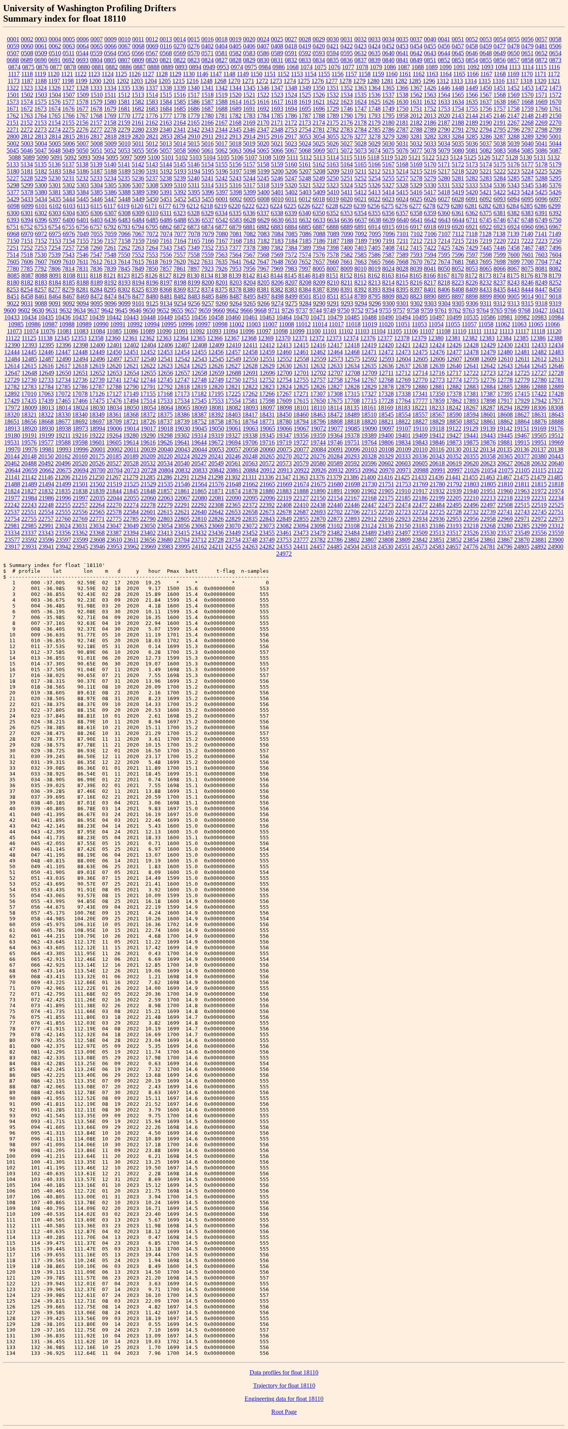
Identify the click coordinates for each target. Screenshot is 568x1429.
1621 (319, 101)
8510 (319, 296)
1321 (554, 81)
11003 (253, 324)
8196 (152, 282)
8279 (68, 289)
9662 (232, 310)
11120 (554, 331)
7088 (319, 234)
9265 (249, 303)
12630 (284, 366)
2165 (193, 122)
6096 (541, 199)
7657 (319, 261)
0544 (82, 53)
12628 (250, 366)
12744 (148, 380)
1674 (54, 108)
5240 (193, 178)
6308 (124, 213)
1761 (555, 108)
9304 (444, 303)
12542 (182, 359)
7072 (152, 234)
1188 (41, 81)
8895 (444, 296)
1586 (193, 101)
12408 (199, 345)
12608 (471, 359)
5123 (442, 157)
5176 (513, 164)
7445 (486, 247)
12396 (63, 345)
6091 (472, 199)
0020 (249, 39)
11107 (427, 331)
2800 (13, 136)
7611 (82, 261)
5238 (166, 178)
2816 (83, 136)
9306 (472, 303)
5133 (13, 164)
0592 (305, 53)
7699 (513, 261)
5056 (152, 150)
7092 (361, 234)
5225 (541, 171)
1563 (430, 95)
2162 (152, 122)
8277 (54, 289)
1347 (277, 88)
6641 (416, 220)
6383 (527, 213)
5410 (333, 192)
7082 (249, 234)
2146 (499, 115)
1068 (292, 67)
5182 (41, 171)
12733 (46, 380)
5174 (486, 164)
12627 (233, 366)
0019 (235, 39)
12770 (420, 380)
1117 (14, 74)
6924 (513, 227)
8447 (541, 289)
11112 (490, 331)
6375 (486, 213)
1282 (401, 81)
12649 (46, 373)
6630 (277, 220)
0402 (207, 46)
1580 (110, 101)
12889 (556, 387)
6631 (291, 220)
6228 (332, 206)
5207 (305, 171)
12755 (301, 380)
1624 (360, 101)
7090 (347, 234)
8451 (13, 296)
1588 (221, 101)
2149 (541, 115)
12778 (505, 380)
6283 (499, 206)
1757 (499, 108)
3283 (444, 136)
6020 (346, 199)
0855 (486, 60)
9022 (13, 303)
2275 (68, 129)
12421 (403, 345)
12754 (284, 380)
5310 (180, 185)
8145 (290, 275)
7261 (110, 247)
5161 (305, 164)
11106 (410, 331)
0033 (374, 39)
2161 (138, 122)
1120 (54, 74)
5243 (235, 178)
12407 (182, 345)
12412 (267, 345)
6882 (263, 227)
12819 (199, 387)
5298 (13, 185)
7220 (499, 241)
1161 (405, 74)
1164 (446, 74)
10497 (437, 317)
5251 (346, 178)
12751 (250, 380)
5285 (513, 178)
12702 (318, 373)
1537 (388, 95)
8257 (40, 289)
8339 (152, 289)
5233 (96, 178)
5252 (360, 178)
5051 (96, 150)
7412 (402, 247)
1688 (221, 108)
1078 (362, 67)
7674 (444, 261)
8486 (222, 296)
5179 (555, 164)
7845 (124, 268)
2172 (291, 122)
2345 (235, 129)
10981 (505, 317)
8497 (263, 296)
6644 (458, 220)
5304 (96, 185)
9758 (413, 310)
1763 (26, 115)
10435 (46, 317)
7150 (13, 241)
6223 (262, 206)
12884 (488, 387)
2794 (486, 129)
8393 (374, 289)
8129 (179, 275)
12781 (556, 380)
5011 (138, 143)
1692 (263, 108)
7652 (305, 261)
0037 (416, 39)
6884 (291, 227)
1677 (82, 108)
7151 (27, 241)
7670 (416, 261)
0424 (374, 46)
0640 (388, 53)
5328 (402, 185)
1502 (27, 95)
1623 (346, 101)
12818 (182, 387)
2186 (430, 122)
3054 (319, 136)
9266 (263, 303)
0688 (13, 60)
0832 (291, 60)
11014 (319, 324)
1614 (235, 101)
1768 (96, 115)
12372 (317, 338)
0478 (513, 46)
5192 (166, 171)
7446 (499, 247)
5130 (526, 157)
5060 (193, 150)
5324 (346, 185)
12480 (505, 352)
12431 (522, 345)
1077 (348, 67)
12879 (403, 387)
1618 (291, 101)
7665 (374, 261)
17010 (29, 393)
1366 (402, 88)
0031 (346, 39)
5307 (138, 185)
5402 (291, 192)
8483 (194, 296)
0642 (416, 53)
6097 (555, 199)
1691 (249, 108)
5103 (195, 157)
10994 (152, 324)
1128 (162, 74)
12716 (437, 373)
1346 (263, 88)
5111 (292, 157)
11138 (45, 338)
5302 (69, 185)
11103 (362, 331)
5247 (291, 178)
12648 (29, 373)
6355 (374, 213)
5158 (263, 164)
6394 (27, 220)
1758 (513, 108)
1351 (333, 88)
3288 (513, 136)
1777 (166, 115)
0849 (416, 60)
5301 (55, 185)
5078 (430, 150)
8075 (527, 268)
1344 (235, 88)
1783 (249, 115)
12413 (284, 345)
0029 (319, 39)
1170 (527, 74)
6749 (541, 220)
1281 (387, 81)
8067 (513, 268)
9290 (319, 303)
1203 (137, 81)
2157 (96, 122)
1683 (152, 108)
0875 (28, 67)
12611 (522, 359)
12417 (335, 345)
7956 (249, 268)
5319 (277, 185)
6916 (402, 227)
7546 (82, 254)
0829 (249, 60)
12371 (300, 338)
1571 (541, 95)
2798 (541, 129)
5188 (110, 171)
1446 (444, 88)
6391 (541, 213)
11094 (230, 331)
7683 (472, 261)
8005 (319, 268)
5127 (498, 157)
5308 (152, 185)
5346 (541, 185)
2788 (416, 129)
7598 (486, 254)
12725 (522, 373)
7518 (26, 254)
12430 (505, 345)
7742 (555, 261)
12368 (249, 338)
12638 (420, 366)
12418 (352, 345)
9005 (513, 296)
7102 (416, 234)
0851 (430, 60)
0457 (458, 46)
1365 (388, 88)
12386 (538, 338)
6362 (472, 213)
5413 (374, 192)
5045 (13, 150)
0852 (444, 60)
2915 (263, 136)
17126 (97, 393)
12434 (556, 345)
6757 (96, 227)
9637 (93, 310)
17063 (46, 393)
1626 (388, 101)
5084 (513, 150)
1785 (277, 115)
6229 (346, 206)
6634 (333, 220)
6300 (13, 213)
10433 (12, 317)
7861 (179, 268)
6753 (40, 227)
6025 (416, 199)
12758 (335, 380)
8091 (55, 275)
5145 (179, 164)
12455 (199, 352)
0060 (27, 46)
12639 (437, 366)
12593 (386, 359)
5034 (444, 143)
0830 (263, 60)
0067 (124, 46)
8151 (332, 275)
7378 (249, 247)
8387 (319, 289)
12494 (80, 359)
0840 (388, 60)
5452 (180, 199)
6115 (96, 206)
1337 (152, 88)
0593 (319, 53)
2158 (110, 122)
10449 (165, 317)
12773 (437, 380)
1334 (110, 88)
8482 (180, 296)
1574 (26, 101)
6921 (472, 227)
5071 (333, 150)
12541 (165, 359)
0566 (138, 53)
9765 (496, 310)
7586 (374, 254)
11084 (97, 331)
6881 (249, 227)
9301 (402, 303)
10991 (118, 324)
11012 (303, 324)
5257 (402, 178)
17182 (199, 393)
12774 (454, 380)
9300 (389, 303)
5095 (112, 157)
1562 (416, 95)
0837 (360, 60)
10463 (267, 317)
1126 (135, 74)
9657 (191, 310)
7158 (124, 241)
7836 (96, 268)
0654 (555, 53)
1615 (249, 101)
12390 (12, 345)
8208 (305, 282)
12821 (233, 387)
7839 (110, 268)
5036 (472, 143)
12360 (113, 338)
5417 (430, 192)
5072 (346, 150)
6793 (124, 227)
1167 (486, 74)
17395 (505, 393)
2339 (152, 129)
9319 (555, 303)
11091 (180, 331)
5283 (486, 178)
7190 (375, 241)
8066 (499, 268)
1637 (486, 101)
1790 (346, 115)
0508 (27, 53)
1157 (351, 74)
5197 (236, 171)
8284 (96, 289)
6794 (138, 227)
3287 (499, 136)
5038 (499, 143)
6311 (166, 213)
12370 (283, 338)
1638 (499, 101)
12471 (369, 352)
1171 (540, 74)
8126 (151, 275)
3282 (430, 136)
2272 (26, 129)
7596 (458, 254)
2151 (13, 122)
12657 (182, 373)
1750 (402, 108)
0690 (40, 60)
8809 (388, 296)
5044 (555, 143)
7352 (207, 247)
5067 (291, 150)
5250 (333, 178)
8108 (69, 275)
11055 (452, 324)
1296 (429, 81)
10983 (539, 317)
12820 (216, 387)
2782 (333, 129)
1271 (248, 81)
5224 (527, 171)
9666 (246, 310)
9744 (316, 310)
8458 (27, 296)
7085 (291, 234)
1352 (346, 88)
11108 (443, 331)
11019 (369, 324)
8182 (27, 282)
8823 (416, 296)
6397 (55, 220)
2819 (124, 136)
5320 (291, 185)
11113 (506, 331)
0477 (499, 46)
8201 (222, 282)
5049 (68, 150)
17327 (369, 393)
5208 (319, 171)
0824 (207, 60)
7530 (40, 254)
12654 (131, 373)
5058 (179, 150)
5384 (83, 192)
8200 (208, 282)
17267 (284, 393)
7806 (54, 268)
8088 (41, 275)
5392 (180, 192)
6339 (291, 213)
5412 (360, 192)
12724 (505, 373)
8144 (276, 275)
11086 (130, 331)
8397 (416, 289)
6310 (152, 213)
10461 (250, 317)
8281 (82, 289)
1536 (374, 95)
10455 (182, 317)
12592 (369, 359)
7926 (221, 268)
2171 (277, 122)
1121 (67, 74)
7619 (166, 261)
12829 (369, 387)
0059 (13, 46)
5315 (221, 185)
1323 (26, 88)
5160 (291, 164)
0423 (360, 46)
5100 (154, 157)
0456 (444, 46)
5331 (444, 185)
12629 (267, 366)
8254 (26, 289)
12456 (216, 352)
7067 (138, 234)
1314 (470, 81)
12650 (63, 373)
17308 (335, 393)
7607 (41, 261)
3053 (305, 136)
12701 (301, 373)
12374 (351, 338)
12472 (386, 352)
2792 (472, 129)
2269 (541, 122)
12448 (80, 352)
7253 (40, 247)
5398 (236, 192)
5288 (541, 178)
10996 (186, 324)
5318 (263, 185)
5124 (456, 157)
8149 (318, 275)
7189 (361, 241)
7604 (555, 254)
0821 (166, 60)
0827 (221, 60)
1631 (416, 101)
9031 (27, 303)
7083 (263, 234)
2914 (249, 136)
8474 (110, 296)
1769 (110, 115)
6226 (304, 206)
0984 (264, 67)
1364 (374, 88)
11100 (313, 331)
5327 (388, 185)
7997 (305, 268)
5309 (166, 185)
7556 (166, 254)
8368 (166, 289)
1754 (458, 108)
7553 (152, 254)
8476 (124, 296)
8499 (291, 296)
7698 (499, 261)
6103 (69, 206)
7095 (375, 234)
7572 (291, 254)
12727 (539, 373)
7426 (458, 247)
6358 (416, 213)
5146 (193, 164)
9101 (138, 303)
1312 (443, 81)
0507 (13, 53)
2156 (82, 122)
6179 (179, 206)
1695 (305, 108)
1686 (193, 108)
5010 (124, 143)
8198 (180, 282)
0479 (527, 46)
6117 (110, 206)
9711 (274, 310)
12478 (471, 352)
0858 (527, 60)
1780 (207, 115)
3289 (527, 136)
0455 (430, 46)
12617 (63, 366)
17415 (522, 393)
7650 (291, 261)
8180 (13, 282)
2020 (444, 115)
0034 (388, 39)
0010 (124, 39)
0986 (278, 67)
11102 (345, 331)
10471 (318, 317)
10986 (33, 324)
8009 (346, 268)
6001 (222, 199)
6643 (444, 220)
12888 (539, 387)
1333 (96, 88)
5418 (444, 192)
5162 (319, 164)
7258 (82, 247)
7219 (486, 241)
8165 (416, 275)
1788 (319, 115)
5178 (541, 164)
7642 (249, 261)
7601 (527, 254)
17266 (267, 393)
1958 (402, 115)
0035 (402, 39)
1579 (96, 101)
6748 (527, 220)
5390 (152, 192)
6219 (220, 206)
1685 (179, 108)
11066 (552, 324)
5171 (444, 164)
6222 (248, 206)
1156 (338, 74)
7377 (235, 247)
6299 (554, 206)
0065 (96, 46)
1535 (360, 95)
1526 (319, 95)
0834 (319, 60)
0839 (374, 60)
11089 (147, 331)
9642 (107, 310)
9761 (441, 310)
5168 (402, 164)
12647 (12, 373)
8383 (291, 289)
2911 (208, 136)
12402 (131, 345)
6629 (263, 220)
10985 (16, 324)
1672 (26, 108)
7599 (499, 254)
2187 (444, 122)
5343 (513, 185)
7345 (179, 247)
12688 (233, 373)
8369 (179, 289)
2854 (180, 136)
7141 (541, 234)
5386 (110, 192)
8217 (430, 282)
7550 (124, 254)
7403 (360, 247)
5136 (54, 164)
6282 (485, 206)
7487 (541, 247)
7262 (124, 247)
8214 (388, 282)
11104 (378, 331)
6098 (13, 206)
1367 (416, 88)
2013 (430, 115)
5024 (305, 143)
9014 (527, 296)
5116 (360, 157)
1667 (513, 101)
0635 (374, 53)
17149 (131, 393)
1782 (235, 115)
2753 (291, 129)
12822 (250, 387)
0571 (207, 53)
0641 (402, 53)
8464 (55, 296)
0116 (166, 46)
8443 (513, 289)
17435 (29, 400)
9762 (455, 310)
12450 (114, 352)
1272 (262, 81)
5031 (402, 143)
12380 (436, 338)
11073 (14, 331)
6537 (208, 220)
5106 (237, 157)
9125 (152, 303)
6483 (124, 220)
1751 (416, 108)
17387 (488, 393)
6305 (83, 213)
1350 (319, 88)
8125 (137, 275)
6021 (360, 199)
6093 (499, 199)
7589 (402, 254)
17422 (539, 393)
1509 (83, 95)
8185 (69, 282)
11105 (394, 331)
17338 (403, 393)
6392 (555, 213)
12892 (12, 393)
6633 (319, 220)
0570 (193, 53)
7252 (26, 247)
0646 (472, 53)
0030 (333, 39)
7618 (152, 261)
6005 (249, 199)
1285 (415, 81)
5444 (69, 199)
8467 (69, 296)
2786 (388, 129)
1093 (487, 67)
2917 (291, 136)
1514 (152, 95)
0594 (333, 53)
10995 (169, 324)
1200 (95, 81)
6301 (27, 213)
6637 (361, 220)
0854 (472, 60)
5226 (555, 171)
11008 (286, 324)
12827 (335, 387)
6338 (277, 213)
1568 (499, 95)
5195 (208, 171)
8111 (82, 275)
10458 (216, 317)
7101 (402, 234)
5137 (68, 164)
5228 (26, 178)
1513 (138, 95)
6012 (305, 199)
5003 (27, 143)
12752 (267, 380)
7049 (83, 234)
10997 (203, 324)
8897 (458, 296)
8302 (124, 289)
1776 (152, 115)
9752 (357, 310)
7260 (96, 247)
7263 (138, 247)
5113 (319, 157)
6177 (165, 206)
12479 (488, 352)
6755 (68, 227)
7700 (527, 261)
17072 (63, 393)
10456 (199, 317)
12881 (437, 387)
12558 (301, 359)
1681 (124, 108)
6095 (527, 199)
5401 (277, 192)
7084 (277, 234)
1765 (54, 115)
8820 (402, 296)
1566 (472, 95)
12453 (165, 352)
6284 (513, 206)
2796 (513, 129)
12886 (522, 387)
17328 (386, 393)
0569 (179, 53)
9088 (41, 303)
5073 (360, 150)
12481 (522, 352)
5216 (430, 171)
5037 (486, 143)
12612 (539, 359)
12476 (437, 352)
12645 (539, 366)
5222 (499, 171)
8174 (499, 275)
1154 (310, 74)
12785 (63, 387)
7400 (346, 247)
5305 (110, 185)
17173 (182, 393)
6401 (83, 220)
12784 (46, 387)
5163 (333, 164)
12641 (471, 366)
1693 (277, 108)
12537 (131, 359)
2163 (166, 122)
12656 (165, 373)
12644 (522, 366)
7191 (389, 241)
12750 (233, 380)
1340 (193, 88)
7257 (68, 247)
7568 (263, 254)
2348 (277, 129)
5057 (166, 150)
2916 (277, 136)
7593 (416, 254)
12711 (386, 373)
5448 (124, 199)
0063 (69, 46)
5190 (138, 171)
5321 (305, 185)
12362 (147, 338)
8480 (152, 296)
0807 (124, 60)
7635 (221, 261)
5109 (279, 157)
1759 (527, 108)
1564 (444, 95)
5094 (98, 157)
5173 (472, 164)
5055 (138, 150)
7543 (68, 254)
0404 (221, 46)
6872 (179, 227)
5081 (472, 150)
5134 (26, 164)
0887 (139, 67)
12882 (454, 387)
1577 (68, 101)
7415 (416, 247)
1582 (138, 101)
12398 (80, 345)
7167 (222, 241)
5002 (13, 143)
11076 (47, 331)
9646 (135, 310)
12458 (250, 352)
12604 (403, 359)
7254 (54, 247)
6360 (444, 213)
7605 (13, 261)
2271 (13, 129)
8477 (138, 296)
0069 (152, 46)
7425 (444, 247)
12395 (46, 345)
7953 (235, 268)
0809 (138, 60)
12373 (334, 338)
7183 (277, 241)
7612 (96, 261)
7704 (541, 261)
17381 (471, 393)
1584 (166, 101)
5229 (40, 178)
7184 (291, 241)
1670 (555, 101)
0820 (152, 60)
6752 (26, 227)
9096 (110, 303)
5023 (291, 143)
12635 (369, 366)
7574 (305, 254)
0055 (513, 39)
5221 (486, 171)
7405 (374, 247)
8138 (221, 275)
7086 (305, 234)
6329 (207, 213)
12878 (386, 387)
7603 (541, 254)
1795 (388, 115)
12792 (165, 387)
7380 (263, 247)
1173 (14, 81)
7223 (541, 241)
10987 (50, 324)
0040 (430, 39)
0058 (555, 39)
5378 (27, 192)
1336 (138, 88)
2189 (472, 122)
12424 (437, 345)
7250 (555, 241)
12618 (80, 366)
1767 (82, 115)
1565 (458, 95)
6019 (333, 199)
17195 (216, 393)
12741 (114, 380)
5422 (499, 192)
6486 (166, 220)
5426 (555, 192)
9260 (222, 303)
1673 (40, 108)
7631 (207, 261)
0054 (499, 39)
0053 (486, 39)
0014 (179, 39)
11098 (280, 331)
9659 (205, 310)
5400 (263, 192)
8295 (110, 289)
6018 (319, 199)
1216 (192, 81)
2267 (513, 122)
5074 (374, 150)
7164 (180, 241)
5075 (388, 150)
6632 (305, 220)
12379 (419, 338)
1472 (541, 88)
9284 (305, 303)
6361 (458, 213)
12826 (318, 387)
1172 (554, 74)
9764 (482, 310)
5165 (360, 164)
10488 (369, 317)
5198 (249, 171)
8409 (472, 289)
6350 (319, 213)
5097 (126, 157)
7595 (444, 254)
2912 (221, 136)
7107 (444, 234)
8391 (346, 289)
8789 (360, 296)
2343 (207, 129)
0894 (195, 67)
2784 (360, 129)
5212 (374, 171)
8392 (360, 289)
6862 (166, 227)
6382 (513, 213)
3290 (541, 136)
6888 (333, 227)
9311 (486, 303)
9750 (343, 310)
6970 (27, 234)
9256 (194, 303)
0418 (291, 46)
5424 (527, 192)
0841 (402, 60)
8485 (208, 296)
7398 (333, 247)
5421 (486, 192)
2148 (527, 115)
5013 (166, 143)
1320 (540, 81)
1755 (472, 108)
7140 (527, 234)
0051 (458, 39)
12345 (62, 338)
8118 (96, 275)
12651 (80, 373)
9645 (121, 310)
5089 (28, 157)
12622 (148, 366)
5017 (221, 143)
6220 (234, 206)
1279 (359, 81)
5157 (249, 164)
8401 (430, 289)
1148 (229, 74)
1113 (514, 67)
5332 (458, 185)
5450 (152, 199)
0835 (333, 60)
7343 (166, 247)
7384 (291, 247)
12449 (97, 352)
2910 (194, 136)
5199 (263, 171)
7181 (249, 241)
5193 (180, 171)
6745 (486, 220)
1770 (124, 115)
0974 (237, 67)
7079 (208, 234)
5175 (499, 164)
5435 (55, 199)
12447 (63, 352)
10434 (29, 317)
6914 (374, 227)
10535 (471, 317)
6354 (360, 213)
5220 (472, 171)
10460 (233, 317)
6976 (69, 234)
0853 (458, 60)
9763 (469, 310)
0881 (98, 67)
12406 (165, 345)
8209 (319, 282)
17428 (556, 393)
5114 (333, 157)
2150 (555, 115)
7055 (96, 234)
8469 (83, 296)
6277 (415, 206)
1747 (360, 108)
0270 (179, 46)
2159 (124, 122)
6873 (193, 227)
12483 (556, 352)
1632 (430, 101)
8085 (13, 275)
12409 (216, 345)
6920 (458, 227)
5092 (70, 157)
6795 (152, 227)
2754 (305, 129)
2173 (305, 122)
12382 (470, 338)
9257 (208, 303)
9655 (177, 310)
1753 (444, 108)
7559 (207, 254)
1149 (243, 74)
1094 (501, 67)
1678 (96, 108)
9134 (166, 303)
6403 (96, 220)
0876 (42, 67)
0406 (249, 46)
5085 (527, 150)
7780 (13, 268)
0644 (444, 53)
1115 (541, 67)
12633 (335, 366)
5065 (263, 150)
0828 (235, 60)
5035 (458, 143)
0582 (235, 53)
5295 (555, 178)
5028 (360, 143)
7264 (152, 247)
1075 (320, 67)
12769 (403, 380)
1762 (13, 115)
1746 (346, 108)
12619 (97, 366)
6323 (179, 213)
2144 (472, 115)
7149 (555, 234)
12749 (216, 380)
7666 (388, 261)
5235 (124, 178)
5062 (221, 150)
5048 (54, 150)
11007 (269, 324)
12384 (504, 338)
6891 (360, 227)
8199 (194, 282)
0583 (249, 53)
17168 (165, 393)
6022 (374, 199)
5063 (235, 150)
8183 (41, 282)
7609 (55, 261)
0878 (70, 67)
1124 (108, 74)
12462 (318, 352)
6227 (318, 206)
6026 (430, 199)
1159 (378, 74)
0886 (125, 67)
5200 (277, 171)
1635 (472, 101)
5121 (414, 157)
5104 (209, 157)
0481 (541, 46)
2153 (40, 122)
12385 (521, 338)
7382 (277, 247)
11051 (402, 324)
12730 (29, 380)
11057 (469, 324)
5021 (277, 143)
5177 (527, 164)
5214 (402, 171)
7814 (68, 268)
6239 (360, 206)
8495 (249, 296)
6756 (82, 227)
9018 (555, 296)
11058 (485, 324)
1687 (207, 108)
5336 (499, 185)
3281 (416, 136)
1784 (263, 115)
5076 (402, 150)
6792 (110, 227)
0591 (291, 53)
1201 (109, 81)
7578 (333, 254)
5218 (458, 171)
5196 (222, 171)
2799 (555, 129)
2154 (54, 122)
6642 (430, 220)
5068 (305, 150)
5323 (333, 185)
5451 (166, 199)
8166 (429, 275)
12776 (488, 380)
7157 (110, 241)
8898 (472, 296)
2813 (41, 136)
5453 (194, 199)
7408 (388, 247)
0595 (346, 53)
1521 (249, 95)
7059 (110, 234)
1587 (207, 101)
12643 (505, 366)
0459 (486, 46)
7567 (249, 254)
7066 (124, 234)
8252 (555, 282)
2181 (402, 122)
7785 (26, 268)
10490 (386, 317)
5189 (124, 171)
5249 (319, 178)
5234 (110, 178)
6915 (388, 227)
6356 (388, 213)
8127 (165, 275)
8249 (541, 282)
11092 (197, 331)
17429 (12, 400)
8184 (55, 282)
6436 (110, 220)
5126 (484, 157)
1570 (527, 95)
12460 (284, 352)
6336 (249, 213)
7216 (472, 241)
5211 (361, 171)
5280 (444, 178)
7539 (54, 254)
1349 (305, 88)
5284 (499, 178)
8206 (277, 282)
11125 (29, 338)
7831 (82, 268)
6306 (96, 213)
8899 (486, 296)
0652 (541, 53)
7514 (13, 254)
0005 (69, 39)
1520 (235, 95)
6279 (443, 206)
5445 (83, 199)
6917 (416, 227)
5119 (387, 157)
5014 (179, 143)
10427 (540, 310)
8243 (513, 282)
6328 (193, 213)
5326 (374, 185)
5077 (416, 150)
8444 (527, 289)
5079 (444, 150)
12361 (130, 338)
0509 (41, 53)
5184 (69, 171)
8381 (263, 289)
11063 (519, 324)
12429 (488, 345)
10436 (63, 317)
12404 (148, 345)
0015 (193, 39)
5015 (193, 143)
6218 (207, 206)
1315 (484, 81)
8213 (374, 282)
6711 (472, 220)
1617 (277, 101)
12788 (114, 387)
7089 (333, 234)
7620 (179, 261)
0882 (111, 67)
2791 (458, 129)
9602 (24, 310)
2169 (249, 122)
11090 (164, 331)
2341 (179, 129)
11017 (336, 324)
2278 (110, 129)
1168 (500, 74)
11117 (522, 331)
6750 (555, 220)
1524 (291, 95)
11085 (114, 331)
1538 (402, 95)
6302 (41, 213)
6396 (41, 220)
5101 (168, 157)
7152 (41, 241)
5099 (140, 157)
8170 (457, 275)
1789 (333, 115)
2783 (346, 129)
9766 (510, 310)
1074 (306, 67)
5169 (416, 164)
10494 (403, 317)
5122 (428, 157)
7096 (389, 234)
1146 (202, 74)
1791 (360, 115)
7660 (333, 261)
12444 (12, 352)
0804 (96, 60)
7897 (193, 268)
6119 (123, 206)
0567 (152, 53)
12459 (267, 352)
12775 (471, 380)
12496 (97, 359)
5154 (207, 164)
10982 (522, 317)
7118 (472, 234)
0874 (14, 67)
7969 (277, 268)
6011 (291, 199)
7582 (346, 254)
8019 (374, 268)
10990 (101, 324)
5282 (472, 178)
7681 (458, 261)
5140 (110, 164)
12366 (215, 338)
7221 (513, 241)
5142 (138, 164)
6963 (541, 227)
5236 (138, 178)
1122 (81, 74)
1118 (27, 74)
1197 (54, 81)
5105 (223, 157)
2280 (138, 129)
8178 (541, 275)
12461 (301, 352)
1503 (41, 95)
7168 (236, 241)
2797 (527, 129)
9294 (361, 303)
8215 (402, 282)
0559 (96, 53)
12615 (29, 366)
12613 (556, 359)
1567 (486, 95)
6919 (444, 227)
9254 (180, 303)
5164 (346, 164)
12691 (250, 373)
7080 (222, 234)
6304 (69, 213)
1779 (193, 115)
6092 (486, 199)
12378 (402, 338)
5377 (13, 192)
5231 (68, 178)
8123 (123, 275)
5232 (82, 178)
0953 (223, 67)
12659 (216, 373)
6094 (513, 199)
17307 (318, 393)
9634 (79, 310)
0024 (263, 39)
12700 (284, 373)
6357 (402, 213)
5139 (96, 164)
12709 (369, 373)
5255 (388, 178)
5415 (402, 192)
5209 (333, 171)
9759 (427, 310)
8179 (555, 275)
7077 (180, 234)
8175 (513, 275)
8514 (346, 296)
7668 (402, 261)
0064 (83, 46)
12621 (131, 366)
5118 (373, 157)
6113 (83, 206)
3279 (388, 136)
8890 (430, 296)
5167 (388, 164)
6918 (430, 227)
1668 (527, 101)
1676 (68, 108)
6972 (41, 234)
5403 (305, 192)
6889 (346, 227)
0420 (319, 46)
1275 (304, 81)
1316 (498, 81)
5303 (83, 185)
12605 (420, 359)
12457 (233, 352)
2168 (235, 122)
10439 (97, 317)
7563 (221, 254)
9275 (291, 303)
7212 (416, 241)
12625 (199, 366)
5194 (194, 171)
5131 (540, 157)
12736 (80, 380)
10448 (148, 317)
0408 (277, 46)
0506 (555, 46)
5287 (527, 178)
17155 (148, 393)
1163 (432, 74)
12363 (164, 338)
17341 (420, 393)
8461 (41, 296)
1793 (374, 115)
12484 (12, 359)
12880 (420, 387)
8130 (193, 275)
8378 (235, 289)
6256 (373, 206)
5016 (207, 143)
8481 (166, 296)
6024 (402, 199)
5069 (319, 150)
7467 (527, 247)
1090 (445, 67)
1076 (334, 67)
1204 (151, 81)
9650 (149, 310)
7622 (193, 261)
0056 (527, 39)
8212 (360, 282)
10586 (488, 317)
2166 (207, 122)
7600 (513, 254)
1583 (152, 101)
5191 (152, 171)
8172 (471, 275)
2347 (263, 129)
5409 (319, 192)
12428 (471, 345)
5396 (208, 192)
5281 (458, 178)
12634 (352, 366)
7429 (472, 247)
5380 (41, 192)
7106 (430, 234)
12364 (181, 338)
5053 (124, 150)
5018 (235, 143)
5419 (458, 192)
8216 (416, 282)
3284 (458, 136)
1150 (256, 74)
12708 (352, 373)
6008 (263, 199)
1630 (402, 101)
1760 (541, 108)
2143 (458, 115)
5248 (305, 178)
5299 (27, 185)
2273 (40, 129)
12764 (352, 380)
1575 (40, 101)
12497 (114, 359)
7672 (430, 261)
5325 (360, 185)
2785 (374, 129)
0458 (472, 46)
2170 (263, 122)
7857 (166, 268)
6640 (402, 220)
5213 (388, 171)
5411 (347, 192)
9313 (513, 303)
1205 (164, 81)
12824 (284, 387)
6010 (277, 199)
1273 (276, 81)
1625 (374, 101)
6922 (486, 227)
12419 (369, 345)
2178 (360, 122)
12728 (556, 373)
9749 (329, 310)
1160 (392, 74)
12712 (403, 373)
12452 (148, 352)
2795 (499, 129)
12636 (386, 366)
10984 (556, 317)
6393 (13, 220)
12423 (420, 345)
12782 (12, 387)
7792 (40, 268)
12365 (198, 338)
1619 (305, 101)
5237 (152, 178)
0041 (444, 39)
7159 (138, 241)
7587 (388, 254)
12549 (233, 359)
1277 (331, 81)
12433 (539, 345)
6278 (429, 206)
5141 (124, 164)
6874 (207, 227)
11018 (353, 324)
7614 (124, 261)
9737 (302, 310)
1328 (82, 88)
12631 (301, 366)
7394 (319, 247)
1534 (346, 95)
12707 (335, 373)
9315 (527, 303)
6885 (305, 227)
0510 (55, 53)
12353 (79, 338)
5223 (513, 171)
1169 (513, 74)
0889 (167, 67)
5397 (222, 192)
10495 (420, 317)
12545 (216, 359)
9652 (163, 310)
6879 (235, 227)
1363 (360, 88)
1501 (13, 95)
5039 (513, 143)
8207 (291, 282)
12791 (148, 387)
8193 (124, 282)
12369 (266, 338)
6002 (236, 199)
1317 (512, 81)
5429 (13, 199)
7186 (319, 241)
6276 (401, 206)
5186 (83, 171)
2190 (486, 122)
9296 (375, 303)
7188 (347, 241)
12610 (505, 359)
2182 (416, 122)
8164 (402, 275)
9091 (55, 303)
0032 (360, 39)
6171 (151, 206)
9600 (10, 310)
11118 (538, 331)
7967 (263, 268)
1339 (179, 88)
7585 (360, 254)
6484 (138, 220)
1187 (27, 81)
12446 (46, 352)
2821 (152, 136)
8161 (360, 275)
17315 (352, 393)
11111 (475, 331)
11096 (247, 331)
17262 (250, 393)
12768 (386, 380)
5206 (291, 171)
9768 (524, 310)
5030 (388, 143)
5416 (416, 192)
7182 (263, 241)
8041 (430, 268)
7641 (235, 261)
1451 (499, 88)
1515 (166, 95)
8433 (486, 289)
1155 (324, 74)
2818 (110, 136)
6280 (457, 206)
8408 (458, 289)
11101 (329, 331)
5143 (152, 164)
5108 (265, 157)
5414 (388, 192)
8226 (472, 282)
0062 (55, 46)
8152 (346, 275)
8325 (138, 289)
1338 (166, 88)
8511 (333, 296)
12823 (267, 387)
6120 (137, 206)
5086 (541, 150)
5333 (472, 185)
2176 (346, 122)
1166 (473, 74)
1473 (555, 88)
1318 (526, 81)
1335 (124, 88)
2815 (69, 136)
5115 (346, 157)
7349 (193, 247)
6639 (389, 220)
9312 (499, 303)
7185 (305, 241)
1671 (13, 108)
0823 (193, 60)
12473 (403, 352)
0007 (96, 39)
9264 (236, 303)
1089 (431, 67)
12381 (453, 338)
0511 (69, 53)
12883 (471, 387)
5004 (41, 143)
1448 (458, 88)
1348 (291, 88)
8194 (138, 282)
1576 (54, 101)
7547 (96, 254)
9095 (96, 303)
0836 (346, 60)
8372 (193, 289)
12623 (165, 366)
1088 (418, 67)
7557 (179, 254)
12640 (454, 366)
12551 (267, 359)
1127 (148, 74)
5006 (69, 143)
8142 (249, 275)
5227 (13, 178)
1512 (124, 95)
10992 (135, 324)
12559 (318, 359)
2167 (221, 122)
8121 (110, 275)
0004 (55, 39)
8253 (13, 289)
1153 (297, 74)
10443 (131, 317)
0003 (41, 39)
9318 (541, 303)
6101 (41, 206)
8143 (263, 275)
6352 (333, 213)
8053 (472, 268)
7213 (430, 241)
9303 (430, 303)
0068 (138, 46)
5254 (374, 178)
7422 (430, 247)
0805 (110, 60)
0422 (346, 46)
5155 (221, 164)
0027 (291, 39)
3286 (486, 136)
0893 (181, 67)
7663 (360, 261)
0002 (27, 39)
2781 (319, 129)
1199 (81, 81)
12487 (46, 359)
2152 (26, 122)
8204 (249, 282)
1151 (270, 74)
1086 (390, 67)
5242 (221, 178)
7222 (527, 241)
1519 (221, 95)
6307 (110, 213)
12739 (97, 380)
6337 (263, 213)
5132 (554, 157)
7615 (138, 261)
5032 (416, 143)
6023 (388, 199)
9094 (83, 303)
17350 (437, 393)
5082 (486, 150)
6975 (55, 234)
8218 (444, 282)
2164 (179, 122)
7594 (430, 254)
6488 (180, 220)
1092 (473, 67)
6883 (277, 227)
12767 (369, 380)
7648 (277, 261)
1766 (68, 115)
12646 (556, 366)
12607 (454, 359)
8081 (541, 268)
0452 (388, 46)
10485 (352, 317)
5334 (486, 185)
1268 (220, 81)
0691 (54, 60)
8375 (221, 289)
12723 (488, 373)
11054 (436, 324)
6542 (222, 220)
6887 (319, 227)
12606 (437, 359)
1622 (333, 101)
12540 (148, 359)
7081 (236, 234)
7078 (194, 234)
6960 (527, 227)
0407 (263, 46)
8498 (277, 296)
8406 (444, 289)
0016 (207, 39)
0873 (555, 60)
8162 (374, 275)
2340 (166, 129)
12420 (386, 345)
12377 (385, 338)
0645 (458, 53)
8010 (360, 268)
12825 (301, 387)
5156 (235, 164)
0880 (84, 67)
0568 (166, 53)
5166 (374, 164)
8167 (443, 275)
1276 (317, 81)
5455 (208, 199)
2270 (555, 122)
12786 (80, 387)
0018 (221, 39)
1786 (291, 115)
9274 (277, 303)
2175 (333, 122)
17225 (233, 393)
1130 (189, 74)
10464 (284, 317)
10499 (454, 317)
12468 (352, 352)
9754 (371, 310)
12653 (114, 373)
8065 (486, 268)
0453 (402, 46)
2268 (527, 122)
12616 (46, 366)
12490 (63, 359)
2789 (430, 129)
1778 (179, 115)
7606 (27, 261)
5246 (277, 178)
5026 (333, 143)
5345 (527, 185)
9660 (219, 310)
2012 (416, 115)
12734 (63, 380)
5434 (41, 199)
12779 (522, 380)
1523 (277, 95)
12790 (131, 387)
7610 (69, 261)
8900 (499, 296)
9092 (69, 303)
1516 (179, 95)
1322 (13, 88)
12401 (114, 345)
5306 (124, 185)
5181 (27, 171)
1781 (221, 115)
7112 (458, 234)
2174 (319, 122)
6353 (346, 213)
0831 (277, 60)
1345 (249, 88)
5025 (319, 143)
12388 (555, 338)
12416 (318, 345)
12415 (301, 345)
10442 (114, 317)
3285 (472, 136)
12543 (199, 359)
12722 (471, 373)
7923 (207, 268)
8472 (96, 296)
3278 (374, 136)
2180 (388, 122)
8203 (236, 282)
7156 (96, 241)
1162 (419, 74)
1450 (486, 88)
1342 (221, 88)
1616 (263, 101)
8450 (555, 289)
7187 (333, 241)
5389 (138, 192)
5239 (179, 178)
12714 (420, 373)
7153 (55, 241)
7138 (499, 234)
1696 (319, 108)
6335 (235, 213)
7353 (221, 247)
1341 (207, 88)
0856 (499, 60)
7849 (138, 268)
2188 (458, 122)
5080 (458, 150)
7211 (402, 241)
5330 (430, 185)
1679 (110, 108)
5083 (499, 150)
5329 (416, 185)
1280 (373, 81)
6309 (138, 213)
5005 (55, 143)
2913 (235, 136)
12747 (182, 380)
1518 (207, 95)
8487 (236, 296)
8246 (527, 282)
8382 (277, 289)
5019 (249, 143)
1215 (178, 81)
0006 (83, 39)
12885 (505, 387)
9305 (458, 303)
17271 (301, 393)
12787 (97, 387)
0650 (513, 53)
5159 (277, 164)
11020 (386, 324)
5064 (249, 150)
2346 (249, 129)
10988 (67, 324)
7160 (152, 241)
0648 (486, 53)
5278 (416, 178)
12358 (96, 338)
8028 (402, 268)
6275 (387, 206)
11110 (459, 331)
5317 (249, 185)
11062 (502, 324)
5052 (110, 150)
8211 (347, 282)
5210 (347, 171)
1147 (216, 74)
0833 (305, 60)
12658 (199, 373)
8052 (458, 268)
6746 (499, 220)
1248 (206, 81)
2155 (68, 122)
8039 (416, 268)
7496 (555, 247)
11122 (12, 338)
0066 (110, 46)
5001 (555, 136)
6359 (430, 213)
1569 (513, 95)
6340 (305, 213)
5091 (56, 157)
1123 (94, 74)
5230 (54, 178)
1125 (121, 74)
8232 (486, 282)
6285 (526, 206)
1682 (138, 108)
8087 (27, 275)
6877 (221, 227)
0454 (416, 46)
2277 (96, 129)
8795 (374, 296)
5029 (374, 143)
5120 (401, 157)
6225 (290, 206)
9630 (38, 310)
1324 (40, 88)
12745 (165, 380)
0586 (263, 53)
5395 (194, 192)
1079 (376, 67)
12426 (454, 345)
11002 (236, 324)
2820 (138, 136)
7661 (346, 261)
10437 (80, 317)
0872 (541, 60)
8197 (166, 282)
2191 (499, 122)
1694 (291, 108)
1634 (458, 101)
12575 (352, 359)
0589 (277, 53)
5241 (207, 178)
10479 (335, 317)
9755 (385, 310)
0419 (305, 46)
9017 (541, 296)
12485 (29, 359)
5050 (82, 150)
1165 (459, 74)
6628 (249, 220)
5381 (55, 192)
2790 (444, 129)
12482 (539, 352)
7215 (458, 241)
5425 (541, 192)
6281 (471, 206)
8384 (305, 289)
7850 (152, 268)
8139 (235, 275)
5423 (513, 192)
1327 (68, 88)
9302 (416, 303)
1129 (175, 74)
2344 (221, 129)
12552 (284, 359)
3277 (360, 136)
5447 (110, 199)
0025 (277, 39)
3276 (346, 136)
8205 (263, 282)
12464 (335, 352)
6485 (152, 220)
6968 (13, 234)
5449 (138, 199)
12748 (199, 380)
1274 (290, 81)
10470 (301, 317)
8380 (249, 289)
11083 (80, 331)
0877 (56, 67)
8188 (83, 282)
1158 (365, 74)
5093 (84, 157)
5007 (83, 143)
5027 (346, 143)
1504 (55, 95)
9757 (399, 310)
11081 (64, 331)
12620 (114, 366)
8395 (402, 289)
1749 (388, 108)
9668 (260, 310)
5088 (15, 157)
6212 (193, 206)
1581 (124, 101)
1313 (457, 81)
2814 (55, 136)
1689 (235, 108)
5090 (42, 157)
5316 (235, 185)
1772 (138, 115)
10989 (84, 324)
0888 (153, 67)
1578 (82, 101)
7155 (83, 241)
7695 (486, 261)
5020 (263, 143)
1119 (40, 74)
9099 (124, 303)
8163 (388, 275)
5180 (13, 171)
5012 (152, 143)
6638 (375, 220)
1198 (68, 81)
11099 (296, 331)
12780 (539, 380)
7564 (235, 254)
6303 (55, 213)
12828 (352, 387)
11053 (419, 324)
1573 (13, 101)
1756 (486, 108)
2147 (513, 115)
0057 (541, 39)
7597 (472, 254)
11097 (263, 331)
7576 (319, 254)
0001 (13, 39)
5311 (194, 185)
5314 (207, 185)
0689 (26, 60)
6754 (54, 227)
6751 (13, 227)
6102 (55, 206)
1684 (166, 108)
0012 (152, 39)
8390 (333, 289)
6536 (194, 220)
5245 (263, 178)
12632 (318, 366)
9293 (347, 303)
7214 (444, 241)
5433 (27, 199)
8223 (458, 282)
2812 (27, 136)
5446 (96, 199)
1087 (404, 67)
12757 (318, 380)
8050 (444, 268)
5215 (416, 171)
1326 (54, 88)
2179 (374, 122)
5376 (555, 185)
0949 (209, 67)
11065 (535, 324)
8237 (499, 282)
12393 (29, 345)
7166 (208, 241)
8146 (304, 275)
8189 (96, 282)
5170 (430, 164)
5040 (527, 143)
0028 (305, 39)
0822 (179, 60)
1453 (527, 88)
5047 (40, 150)
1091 (459, 67)
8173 (485, 275)
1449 (472, 88)
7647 (263, 261)
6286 (540, 206)
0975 (251, 67)
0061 (41, 46)
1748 (374, 108)
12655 (148, 373)
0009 (110, 39)
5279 (430, 178)
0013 (166, 39)
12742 (131, 380)
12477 (454, 352)
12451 (131, 352)
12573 (335, 359)
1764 (40, 115)
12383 (487, 338)
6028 (458, 199)
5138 (82, 164)
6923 (499, 227)
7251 (13, 247)
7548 (110, 254)
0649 (499, 53)
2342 (193, 129)
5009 (110, 143)
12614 (12, 366)
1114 (528, 67)
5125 (470, 157)
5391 (166, 192)
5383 (69, 192)
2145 (486, 115)
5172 (458, 164)
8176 (527, 275)
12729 (12, 380)
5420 (472, 192)
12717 (454, 373)
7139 (513, 234)
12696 (267, 373)
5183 (55, 171)
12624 (182, 366)
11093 (213, 331)
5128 (512, 157)
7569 (277, 254)
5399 (249, 192)
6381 (499, 213)
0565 (124, 53)
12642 (488, 366)
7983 (291, 268)
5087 (555, 150)
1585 (179, 101)
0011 (138, 39)
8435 (499, 289)
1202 (123, 81)
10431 (557, 310)
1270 (234, 81)
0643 (430, 53)
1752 (430, 108)
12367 (232, 338)
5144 (166, 164)
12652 (97, 373)
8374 (207, 289)
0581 (221, 53)
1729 (333, 108)
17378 (454, 393)
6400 (69, 220)
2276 (82, 129)
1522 (263, 95)
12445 (29, 352)
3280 (402, 136)
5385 (96, 192)
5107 (251, 157)
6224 (276, 206)
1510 (96, 95)
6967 (555, 227)
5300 (41, 185)
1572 (555, 95)
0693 (82, 60)
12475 (420, 352)
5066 (277, 150)
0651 (527, 53)
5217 (444, 171)
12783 (29, 387)
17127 (114, 393)
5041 (541, 143)
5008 (96, 143)
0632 (360, 53)
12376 (368, 338)
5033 (430, 143)
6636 (347, 220)
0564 (110, 53)
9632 (66, 310)
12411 (250, 345)
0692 (68, 60)
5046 (26, 150)
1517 (193, 95)
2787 (402, 129)
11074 (31, 331)
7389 (305, 247)
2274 (54, 129)
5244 (249, 178)
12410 (233, 345)
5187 (96, 171)
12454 (182, 352)
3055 (333, 136)
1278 (345, 81)
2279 (124, 129)
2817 (96, 136)
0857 (513, 60)
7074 (166, 234)
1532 (333, 95)
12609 (488, 359)
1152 (283, 74)
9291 (333, 303)
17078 (80, 393)
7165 (194, 241)
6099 (27, 206)
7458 (513, 247)
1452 (513, 88)
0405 (235, 46)
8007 (333, 268)
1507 (69, 95)
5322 (319, 185)
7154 (69, 241)
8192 (110, 282)
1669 (541, 101)
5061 (207, 150)
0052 (472, 39)
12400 (97, 345)
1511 (110, 95)
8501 (305, 296)
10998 (220, 324)
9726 (288, 310)
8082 (555, 268)
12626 (216, 366)
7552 (138, 254)
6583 (236, 220)
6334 (221, 213)
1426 (430, 88)
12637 (403, 366)
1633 (444, 101)
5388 (124, 192)
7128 (485, 234)
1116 (554, 67)
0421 (333, 46)
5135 (40, 164)
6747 (513, 220)
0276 (193, 46)
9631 (52, 310)
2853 (166, 136)
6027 (444, 199)
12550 (250, 359)
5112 (306, 157)
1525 (305, 95)
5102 (181, 157)
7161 (166, 241)
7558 (193, 254)
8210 (333, 282)
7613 (110, 261)
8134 (207, 275)
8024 (388, 268)
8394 (388, 289)
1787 (305, 115)
